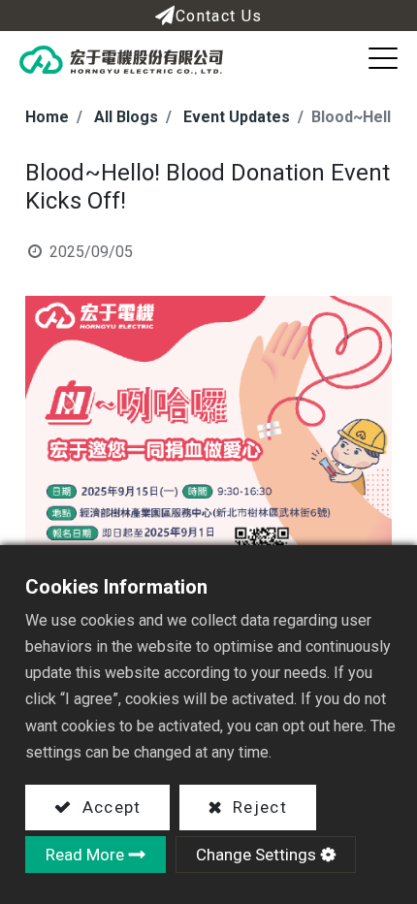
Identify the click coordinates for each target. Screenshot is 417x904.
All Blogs (126, 117)
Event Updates (236, 117)
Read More (85, 854)
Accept (109, 807)
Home (47, 117)
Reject (257, 807)
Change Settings (256, 854)
